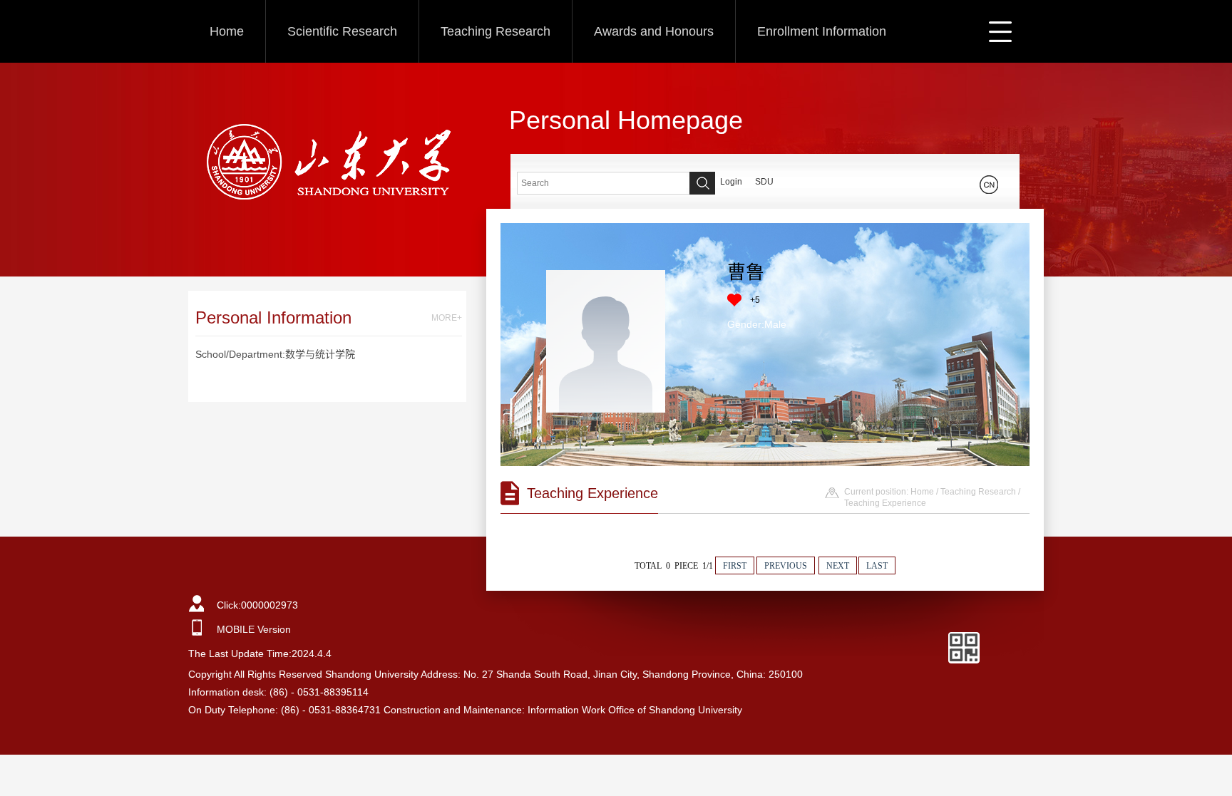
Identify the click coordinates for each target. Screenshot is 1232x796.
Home (227, 31)
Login (731, 182)
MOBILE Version (254, 629)
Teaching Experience (885, 503)
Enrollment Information (821, 31)
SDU (764, 182)
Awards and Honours (654, 31)
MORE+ (446, 318)
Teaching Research (495, 31)
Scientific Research (342, 31)
